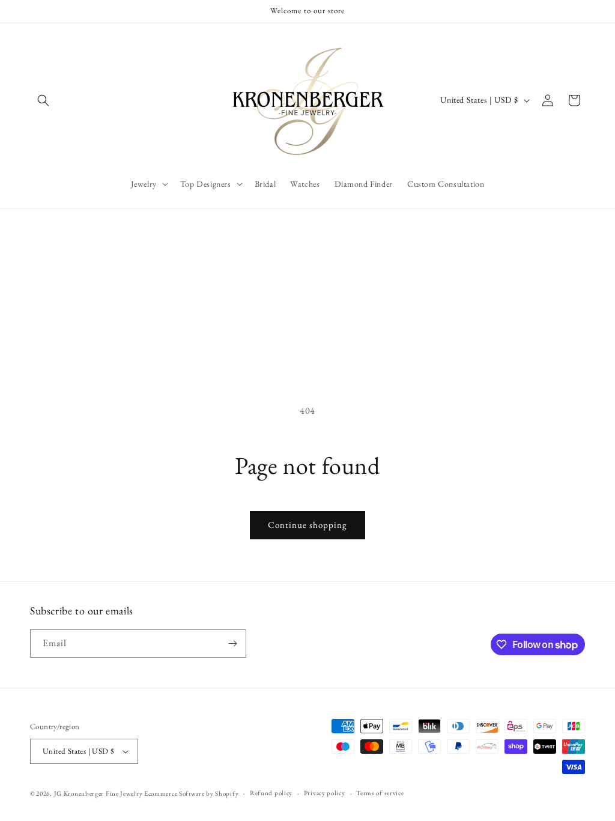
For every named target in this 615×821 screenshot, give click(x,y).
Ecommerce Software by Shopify (191, 793)
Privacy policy (324, 793)
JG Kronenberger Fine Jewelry (98, 793)
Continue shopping (307, 524)
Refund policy (271, 793)
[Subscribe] (232, 643)
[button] (43, 100)
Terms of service (380, 793)
